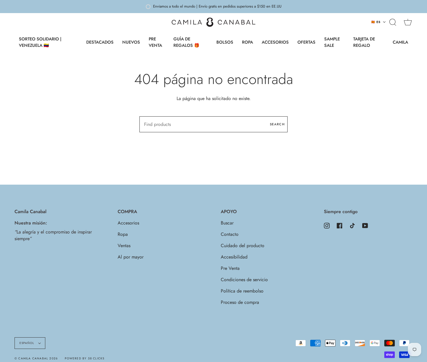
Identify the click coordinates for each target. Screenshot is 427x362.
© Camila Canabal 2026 (36, 358)
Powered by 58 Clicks (84, 358)
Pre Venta (230, 268)
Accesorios (128, 223)
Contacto (229, 234)
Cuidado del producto (242, 245)
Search (277, 124)
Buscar (227, 223)
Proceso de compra (240, 302)
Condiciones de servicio (244, 279)
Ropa (123, 234)
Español (27, 343)
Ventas (124, 245)
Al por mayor (130, 257)
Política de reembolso (242, 291)
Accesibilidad (234, 257)
